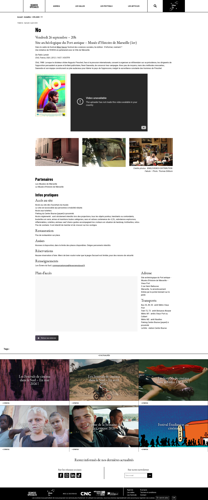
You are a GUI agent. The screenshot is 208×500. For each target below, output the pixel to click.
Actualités (27, 17)
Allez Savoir (62, 47)
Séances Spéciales (34, 6)
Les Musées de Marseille (46, 184)
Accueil (20, 17)
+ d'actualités (104, 355)
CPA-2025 (35, 17)
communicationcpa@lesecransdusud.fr (68, 265)
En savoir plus (162, 498)
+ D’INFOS (5, 403)
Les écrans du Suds (174, 6)
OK (174, 498)
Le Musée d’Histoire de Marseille (49, 187)
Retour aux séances (48, 338)
